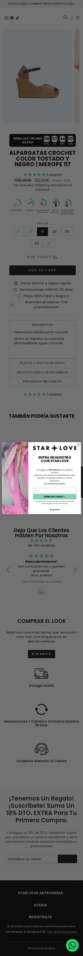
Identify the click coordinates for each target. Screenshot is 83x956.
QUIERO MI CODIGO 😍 (55, 496)
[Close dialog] (78, 444)
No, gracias (55, 509)
